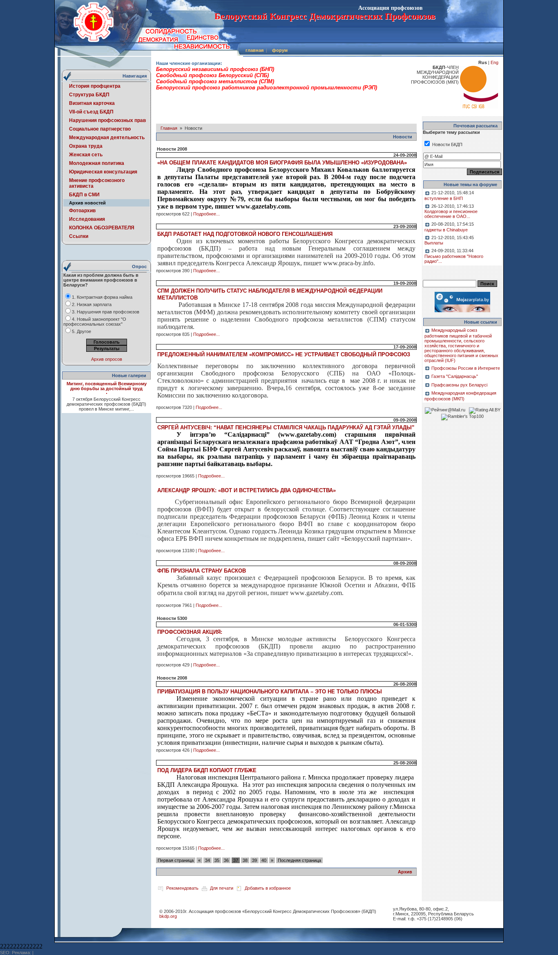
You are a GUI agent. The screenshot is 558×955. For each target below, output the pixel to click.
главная (254, 50)
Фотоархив (82, 210)
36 (226, 860)
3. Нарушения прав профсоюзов (105, 311)
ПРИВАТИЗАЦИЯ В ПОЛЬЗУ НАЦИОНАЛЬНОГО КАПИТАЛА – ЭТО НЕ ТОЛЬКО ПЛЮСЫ (269, 691)
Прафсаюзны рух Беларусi (459, 384)
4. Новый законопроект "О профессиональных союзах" (94, 321)
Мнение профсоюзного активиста (97, 183)
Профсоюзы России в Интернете (465, 368)
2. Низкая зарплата (92, 304)
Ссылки (78, 236)
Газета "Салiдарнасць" (454, 376)
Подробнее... (206, 213)
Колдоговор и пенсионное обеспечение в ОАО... (451, 214)
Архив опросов (106, 359)
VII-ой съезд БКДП (91, 112)
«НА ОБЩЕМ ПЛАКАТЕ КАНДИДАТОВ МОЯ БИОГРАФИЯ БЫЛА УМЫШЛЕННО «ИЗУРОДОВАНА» (282, 163)
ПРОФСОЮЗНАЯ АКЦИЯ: (189, 632)
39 (254, 860)
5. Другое (81, 331)
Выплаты (433, 242)
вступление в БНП (443, 198)
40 (263, 860)
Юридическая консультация (103, 172)
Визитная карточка (92, 103)
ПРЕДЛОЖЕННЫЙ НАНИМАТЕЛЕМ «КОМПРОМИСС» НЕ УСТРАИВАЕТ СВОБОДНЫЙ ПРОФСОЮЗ (283, 354)
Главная (169, 128)
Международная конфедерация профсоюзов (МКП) (460, 396)
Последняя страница (299, 860)
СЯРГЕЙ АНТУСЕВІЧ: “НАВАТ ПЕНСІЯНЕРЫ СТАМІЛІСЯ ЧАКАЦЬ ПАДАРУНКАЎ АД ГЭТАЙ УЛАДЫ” (286, 427)
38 (245, 860)
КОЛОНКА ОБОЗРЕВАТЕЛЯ (101, 228)
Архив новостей (87, 202)
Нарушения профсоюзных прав (107, 120)
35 (216, 860)
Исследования (87, 219)
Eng (494, 62)
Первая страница (176, 860)
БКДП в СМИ (84, 195)
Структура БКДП (89, 95)
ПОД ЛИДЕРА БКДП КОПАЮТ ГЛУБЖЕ (207, 770)
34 (207, 860)
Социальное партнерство (100, 129)
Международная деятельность (107, 137)
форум (280, 50)
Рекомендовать (182, 888)
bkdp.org (168, 916)
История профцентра (95, 86)
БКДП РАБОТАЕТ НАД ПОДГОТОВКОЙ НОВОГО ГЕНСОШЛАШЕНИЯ (245, 234)
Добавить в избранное (268, 888)
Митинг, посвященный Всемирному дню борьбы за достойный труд (107, 386)
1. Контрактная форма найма (102, 297)
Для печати (221, 888)
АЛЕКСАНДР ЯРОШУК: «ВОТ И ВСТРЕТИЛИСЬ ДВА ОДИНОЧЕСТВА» (246, 490)
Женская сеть (86, 155)
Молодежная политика (96, 163)
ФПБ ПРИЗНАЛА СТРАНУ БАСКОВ (201, 571)
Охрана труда (86, 146)
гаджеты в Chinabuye (446, 229)
